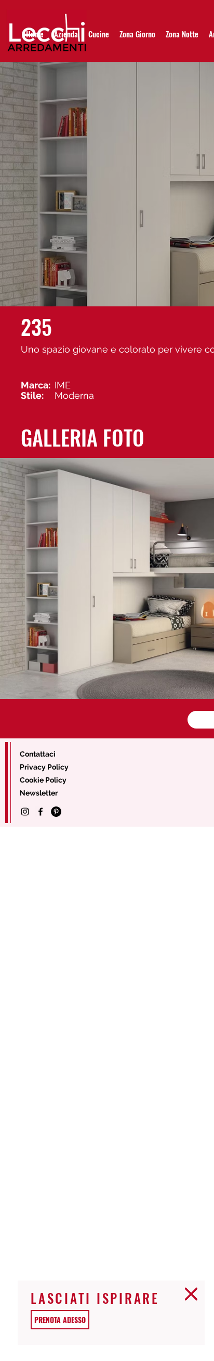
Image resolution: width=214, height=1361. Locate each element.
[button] (191, 1294)
